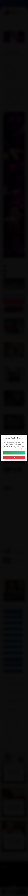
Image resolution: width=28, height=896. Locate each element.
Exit (14, 457)
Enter (14, 453)
